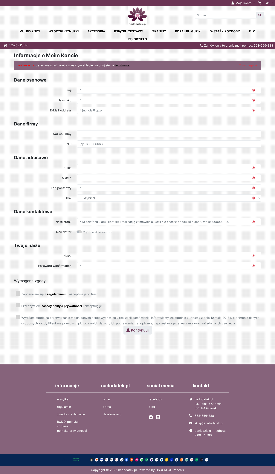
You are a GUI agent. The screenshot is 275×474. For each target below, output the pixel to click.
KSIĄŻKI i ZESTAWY (128, 31)
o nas (107, 399)
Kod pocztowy (61, 188)
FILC (252, 31)
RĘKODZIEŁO (137, 39)
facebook (155, 399)
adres (107, 407)
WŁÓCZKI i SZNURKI (64, 31)
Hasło (67, 255)
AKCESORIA (96, 31)
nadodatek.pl (127, 470)
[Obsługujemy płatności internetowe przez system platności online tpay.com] (137, 459)
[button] (265, 3)
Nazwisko (64, 100)
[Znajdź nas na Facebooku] (152, 417)
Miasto (66, 178)
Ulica (67, 168)
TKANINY (159, 31)
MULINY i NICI (29, 31)
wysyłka (62, 399)
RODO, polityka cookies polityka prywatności (72, 426)
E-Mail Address (60, 110)
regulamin (64, 407)
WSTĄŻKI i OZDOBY (225, 31)
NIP (69, 144)
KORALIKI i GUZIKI (188, 31)
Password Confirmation (54, 266)
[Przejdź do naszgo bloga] (159, 417)
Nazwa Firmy (62, 134)
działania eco (112, 414)
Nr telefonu (63, 222)
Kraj (68, 198)
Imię (68, 90)
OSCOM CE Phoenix (170, 470)
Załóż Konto (19, 45)
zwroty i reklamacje (71, 414)
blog (152, 407)
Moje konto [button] (244, 3)
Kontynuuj (139, 330)
